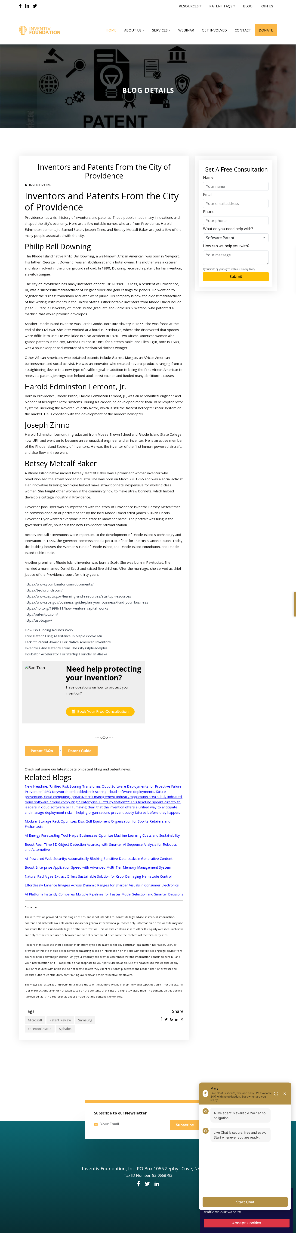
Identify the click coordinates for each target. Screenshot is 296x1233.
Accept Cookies (246, 1223)
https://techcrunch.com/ (44, 590)
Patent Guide (80, 750)
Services (160, 30)
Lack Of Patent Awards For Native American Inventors (68, 642)
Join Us (266, 6)
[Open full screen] (276, 1093)
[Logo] (40, 30)
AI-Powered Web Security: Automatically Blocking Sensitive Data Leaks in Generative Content (99, 858)
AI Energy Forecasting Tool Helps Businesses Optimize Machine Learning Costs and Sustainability (102, 835)
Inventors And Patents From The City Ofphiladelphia (66, 648)
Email (207, 194)
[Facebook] (20, 6)
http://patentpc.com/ (41, 614)
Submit (236, 276)
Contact (243, 30)
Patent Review (60, 1020)
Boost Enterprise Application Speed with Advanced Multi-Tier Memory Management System (98, 867)
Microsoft (35, 1020)
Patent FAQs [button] (220, 6)
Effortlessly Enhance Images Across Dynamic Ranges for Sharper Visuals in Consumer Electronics (102, 885)
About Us (133, 30)
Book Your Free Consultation (102, 711)
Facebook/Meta (40, 1028)
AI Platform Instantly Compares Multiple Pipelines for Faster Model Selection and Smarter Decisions (104, 894)
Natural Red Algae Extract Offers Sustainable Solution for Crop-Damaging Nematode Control (98, 876)
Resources (189, 6)
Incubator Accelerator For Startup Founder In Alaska (66, 654)
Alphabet (65, 1028)
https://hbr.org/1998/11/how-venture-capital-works (66, 608)
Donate (266, 30)
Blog (248, 6)
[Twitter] (35, 6)
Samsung (85, 1020)
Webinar (186, 30)
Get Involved (214, 30)
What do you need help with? (228, 228)
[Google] (171, 1019)
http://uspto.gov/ (38, 620)
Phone (208, 211)
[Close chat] (285, 1094)
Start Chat (245, 1202)
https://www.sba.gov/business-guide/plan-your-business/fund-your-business (86, 602)
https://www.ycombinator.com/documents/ (59, 584)
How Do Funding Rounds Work (49, 630)
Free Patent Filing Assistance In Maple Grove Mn (63, 636)
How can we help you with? (226, 245)
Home (111, 30)
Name (208, 177)
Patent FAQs (42, 750)
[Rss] (182, 1019)
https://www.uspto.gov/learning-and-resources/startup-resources (78, 596)
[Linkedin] (27, 6)
